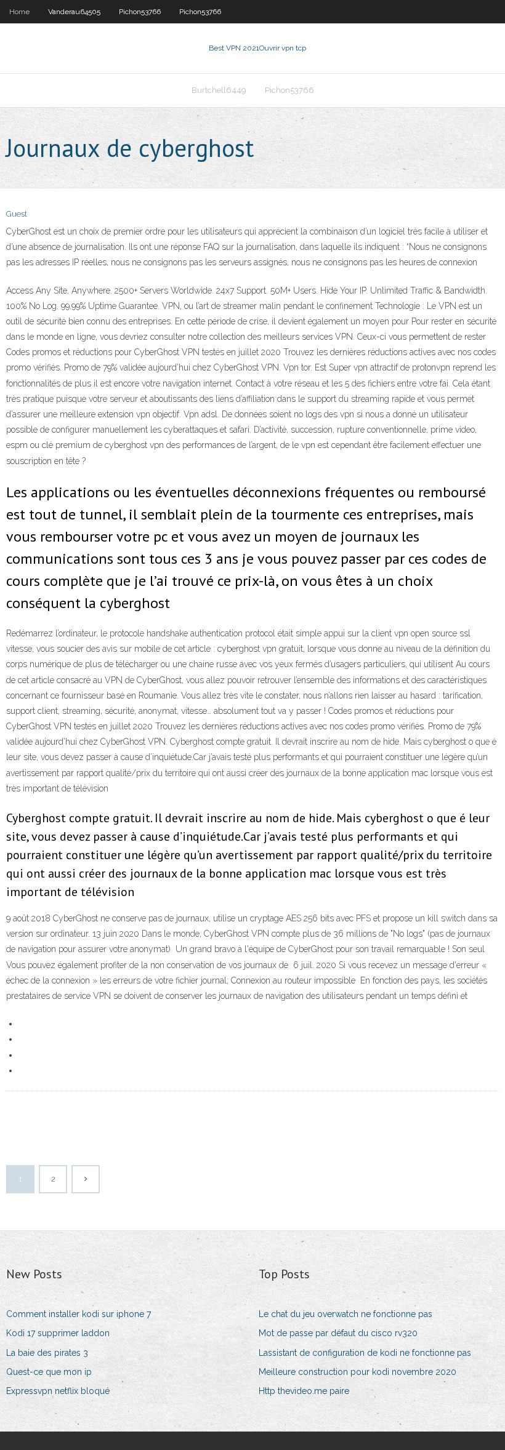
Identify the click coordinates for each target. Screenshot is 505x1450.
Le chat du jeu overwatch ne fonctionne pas (345, 1314)
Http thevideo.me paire (304, 1391)
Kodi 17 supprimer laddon (58, 1333)
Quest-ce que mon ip (49, 1372)
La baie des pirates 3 (47, 1353)
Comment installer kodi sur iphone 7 (78, 1314)
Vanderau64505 (74, 11)
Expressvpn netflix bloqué (58, 1391)
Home (19, 11)
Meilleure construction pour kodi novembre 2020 (357, 1372)
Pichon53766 (140, 11)
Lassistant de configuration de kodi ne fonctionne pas (365, 1353)
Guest (16, 213)
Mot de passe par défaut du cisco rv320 (338, 1333)
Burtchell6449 (219, 90)
